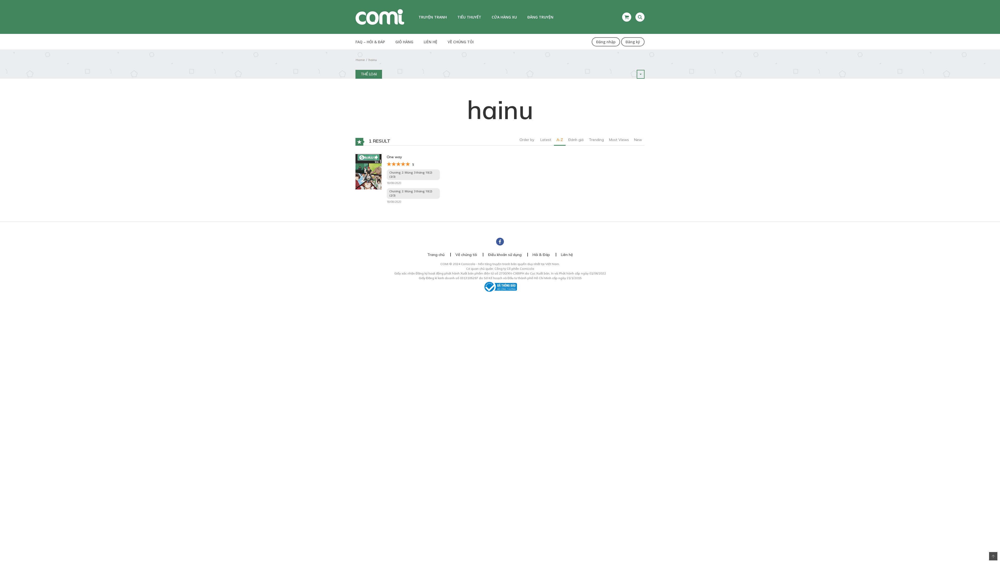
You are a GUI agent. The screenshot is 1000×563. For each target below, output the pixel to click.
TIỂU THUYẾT (469, 17)
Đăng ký (633, 41)
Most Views (619, 139)
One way (394, 157)
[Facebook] (500, 242)
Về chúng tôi (461, 41)
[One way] (368, 171)
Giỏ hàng (404, 41)
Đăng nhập (606, 41)
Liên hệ (430, 41)
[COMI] (379, 16)
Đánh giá (576, 139)
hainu (372, 60)
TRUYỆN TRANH (432, 17)
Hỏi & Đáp (541, 254)
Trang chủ (436, 254)
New (638, 139)
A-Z (560, 139)
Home (360, 60)
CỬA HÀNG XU (504, 17)
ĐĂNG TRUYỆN (540, 17)
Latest (545, 139)
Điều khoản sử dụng (505, 254)
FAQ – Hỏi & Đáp (370, 41)
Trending (596, 139)
